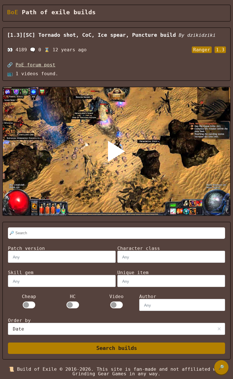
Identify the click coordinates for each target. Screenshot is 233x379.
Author (147, 296)
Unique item (133, 272)
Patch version (26, 248)
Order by (19, 320)
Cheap (29, 296)
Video (116, 296)
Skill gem (21, 272)
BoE (12, 12)
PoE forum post (35, 65)
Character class (138, 248)
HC (73, 296)
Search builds (116, 348)
